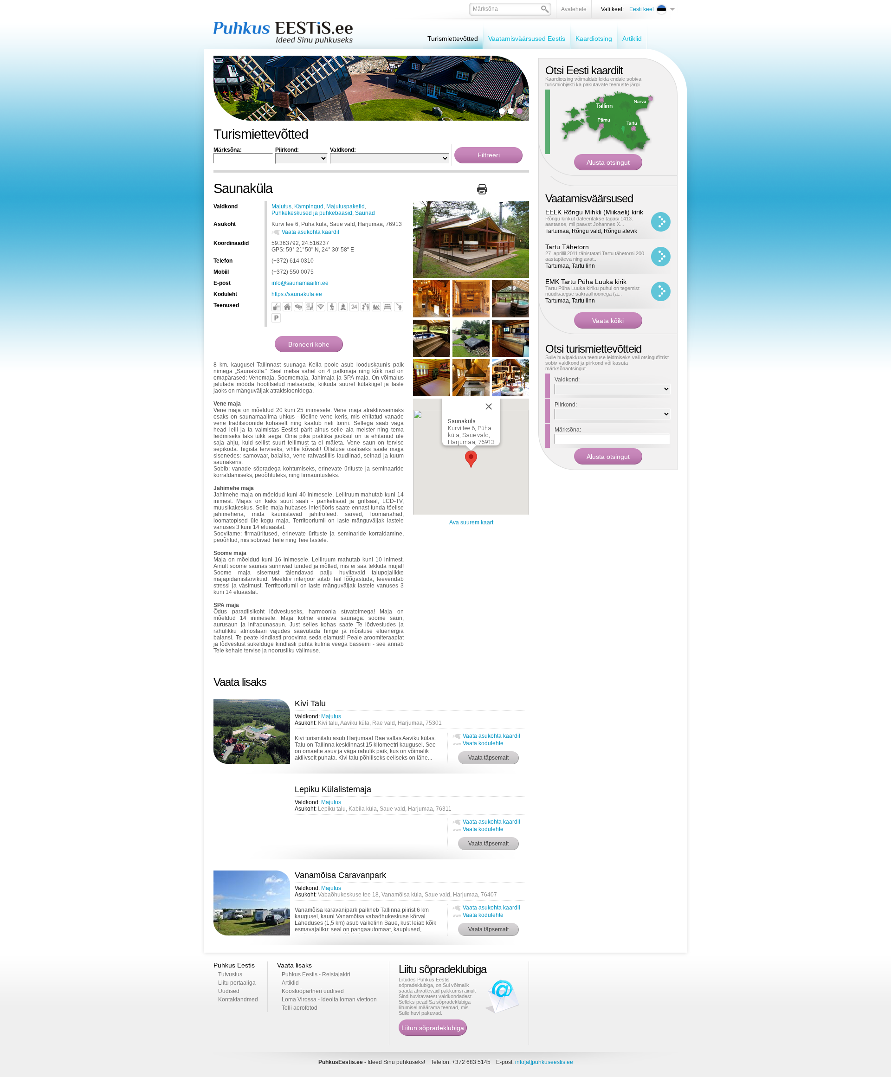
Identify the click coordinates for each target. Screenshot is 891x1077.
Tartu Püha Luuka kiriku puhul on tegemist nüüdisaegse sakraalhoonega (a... (592, 291)
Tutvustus (230, 974)
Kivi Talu (310, 703)
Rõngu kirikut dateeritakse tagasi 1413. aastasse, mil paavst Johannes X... (589, 221)
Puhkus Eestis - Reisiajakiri (316, 974)
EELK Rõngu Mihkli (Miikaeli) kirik (594, 212)
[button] (471, 459)
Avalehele (574, 9)
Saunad (365, 213)
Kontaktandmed (238, 999)
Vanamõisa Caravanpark (340, 875)
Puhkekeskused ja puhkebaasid (311, 213)
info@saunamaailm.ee (300, 283)
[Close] (489, 406)
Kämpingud (308, 206)
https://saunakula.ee (296, 294)
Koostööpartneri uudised (313, 991)
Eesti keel (641, 9)
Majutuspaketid (345, 206)
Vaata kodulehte (483, 743)
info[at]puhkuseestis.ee (544, 1062)
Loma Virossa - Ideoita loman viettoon (329, 999)
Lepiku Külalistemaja (333, 789)
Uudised (228, 991)
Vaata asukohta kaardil (310, 232)
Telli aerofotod (299, 1008)
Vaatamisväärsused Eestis (526, 38)
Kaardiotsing (593, 38)
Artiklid (632, 38)
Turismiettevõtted (452, 38)
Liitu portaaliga (237, 983)
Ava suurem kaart (471, 522)
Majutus (281, 206)
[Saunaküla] (471, 276)
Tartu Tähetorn (567, 247)
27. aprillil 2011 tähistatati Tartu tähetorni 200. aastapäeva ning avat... (595, 256)
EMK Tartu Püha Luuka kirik (585, 281)
